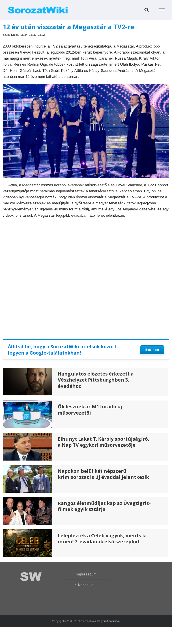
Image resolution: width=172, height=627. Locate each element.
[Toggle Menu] (162, 10)
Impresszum (86, 574)
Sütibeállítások (111, 621)
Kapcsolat (86, 585)
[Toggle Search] (146, 10)
